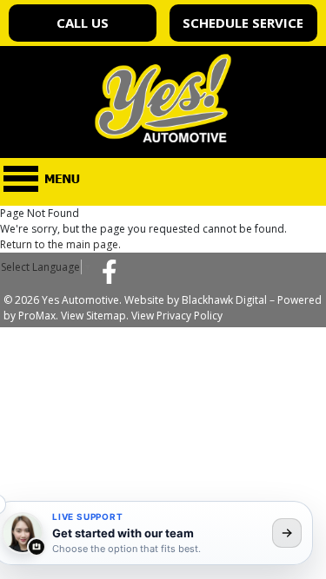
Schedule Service (243, 22)
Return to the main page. (60, 244)
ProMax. (38, 315)
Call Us (83, 22)
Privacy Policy (189, 315)
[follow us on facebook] (109, 270)
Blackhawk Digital (224, 300)
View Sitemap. (95, 315)
